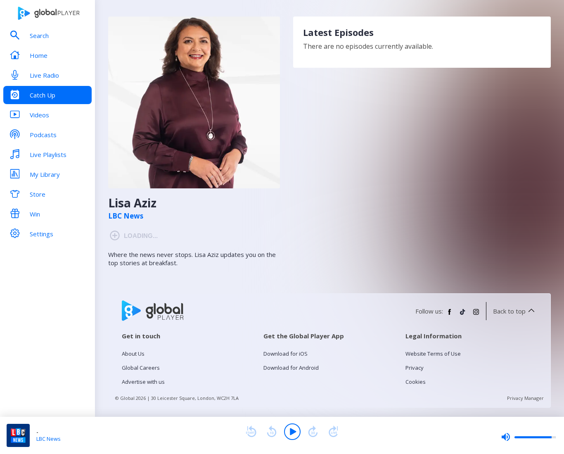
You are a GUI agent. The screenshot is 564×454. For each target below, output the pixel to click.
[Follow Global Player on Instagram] (476, 315)
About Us (133, 353)
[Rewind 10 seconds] (271, 431)
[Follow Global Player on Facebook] (449, 315)
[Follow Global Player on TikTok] (463, 315)
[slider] (528, 437)
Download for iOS (285, 353)
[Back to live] (333, 431)
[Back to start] (251, 431)
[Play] (292, 431)
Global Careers (141, 367)
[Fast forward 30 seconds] (313, 431)
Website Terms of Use (433, 353)
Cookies (415, 381)
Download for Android (291, 367)
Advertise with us (143, 381)
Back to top (509, 311)
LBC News (125, 216)
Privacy (414, 367)
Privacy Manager (525, 398)
